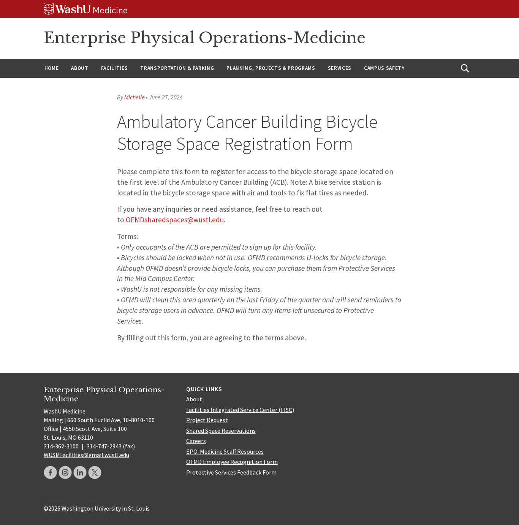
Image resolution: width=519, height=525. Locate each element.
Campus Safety (384, 68)
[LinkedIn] (80, 472)
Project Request (207, 420)
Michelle (134, 97)
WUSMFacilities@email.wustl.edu (86, 455)
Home (51, 68)
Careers (196, 441)
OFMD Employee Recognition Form (232, 461)
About (79, 68)
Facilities (114, 68)
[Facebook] (50, 472)
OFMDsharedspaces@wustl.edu (175, 219)
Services (339, 68)
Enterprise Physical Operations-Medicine (205, 37)
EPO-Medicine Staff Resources (225, 451)
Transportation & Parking (177, 68)
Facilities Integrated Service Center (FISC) (240, 409)
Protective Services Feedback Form (231, 472)
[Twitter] (94, 472)
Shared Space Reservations (221, 430)
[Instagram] (65, 472)
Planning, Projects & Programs (270, 68)
